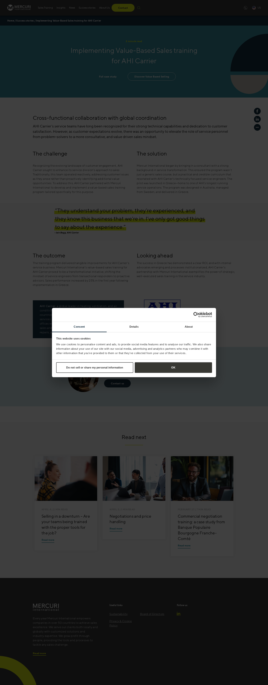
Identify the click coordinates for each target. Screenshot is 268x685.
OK (173, 367)
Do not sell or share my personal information (94, 367)
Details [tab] (134, 326)
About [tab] (189, 326)
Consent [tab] (79, 326)
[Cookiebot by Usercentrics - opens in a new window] (196, 314)
